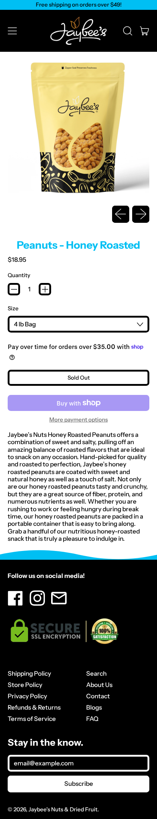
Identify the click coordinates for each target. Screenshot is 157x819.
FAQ (92, 718)
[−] (14, 289)
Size (13, 308)
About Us (99, 684)
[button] (127, 30)
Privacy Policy (27, 696)
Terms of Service (32, 718)
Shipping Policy (29, 673)
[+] (45, 289)
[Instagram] (37, 603)
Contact (98, 696)
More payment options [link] (78, 419)
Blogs (94, 707)
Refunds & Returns (34, 707)
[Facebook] (15, 603)
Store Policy (25, 684)
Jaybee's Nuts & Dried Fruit (62, 809)
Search (96, 673)
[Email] (59, 603)
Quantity (19, 275)
